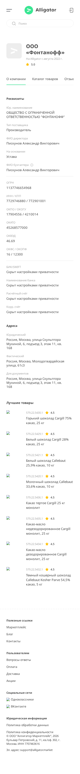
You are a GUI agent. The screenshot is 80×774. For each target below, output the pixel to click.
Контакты (13, 641)
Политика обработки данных (27, 725)
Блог (9, 634)
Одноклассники (22, 699)
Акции (11, 681)
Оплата (11, 667)
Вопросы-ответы (18, 660)
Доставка (13, 674)
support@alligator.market (36, 750)
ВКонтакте (18, 706)
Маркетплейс (16, 627)
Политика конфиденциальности (29, 732)
